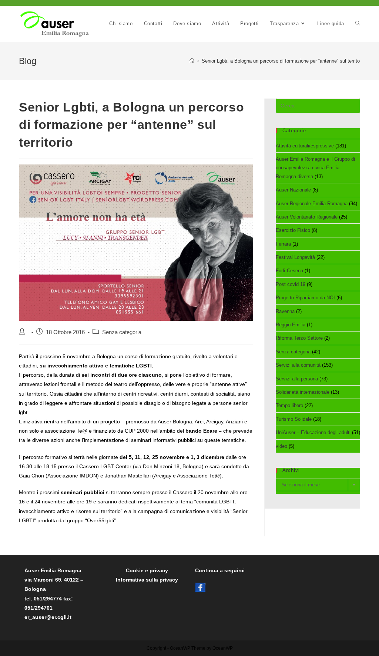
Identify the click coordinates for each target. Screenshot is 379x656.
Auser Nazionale (293, 190)
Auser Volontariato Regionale (307, 217)
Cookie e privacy (147, 570)
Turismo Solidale (294, 419)
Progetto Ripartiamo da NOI (305, 297)
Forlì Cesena (289, 270)
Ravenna (285, 311)
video (281, 446)
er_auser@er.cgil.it (47, 617)
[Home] (192, 61)
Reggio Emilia (290, 324)
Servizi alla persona (297, 379)
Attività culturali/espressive (305, 146)
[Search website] (358, 23)
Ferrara (283, 244)
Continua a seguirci (220, 570)
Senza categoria (293, 351)
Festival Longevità (295, 257)
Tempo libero (289, 405)
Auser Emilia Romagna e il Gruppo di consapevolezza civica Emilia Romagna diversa (315, 167)
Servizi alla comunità (298, 365)
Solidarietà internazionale (302, 392)
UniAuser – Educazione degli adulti (313, 432)
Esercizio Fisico (293, 230)
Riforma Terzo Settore (299, 338)
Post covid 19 (290, 284)
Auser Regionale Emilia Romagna (312, 203)
